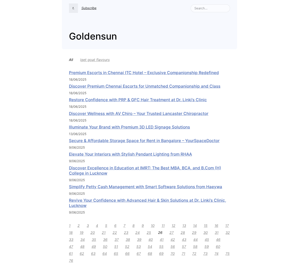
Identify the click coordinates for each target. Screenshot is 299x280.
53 (138, 246)
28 (183, 232)
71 (183, 253)
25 (149, 232)
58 (195, 246)
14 (195, 225)
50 (105, 246)
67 (139, 253)
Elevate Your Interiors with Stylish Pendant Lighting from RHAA (130, 154)
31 (216, 232)
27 (171, 232)
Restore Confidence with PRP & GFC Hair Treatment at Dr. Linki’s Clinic (138, 99)
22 (115, 232)
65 (116, 253)
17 (227, 225)
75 (227, 253)
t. (73, 8)
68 (150, 253)
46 (218, 239)
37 (116, 239)
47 (71, 246)
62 (82, 253)
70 (173, 253)
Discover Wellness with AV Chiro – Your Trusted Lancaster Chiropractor (138, 113)
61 (71, 253)
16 (216, 225)
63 (93, 253)
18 (71, 232)
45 (207, 239)
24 (137, 232)
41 (162, 239)
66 (127, 253)
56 (173, 246)
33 (71, 239)
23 (126, 232)
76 (71, 260)
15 (206, 225)
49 (93, 246)
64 (104, 253)
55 (161, 246)
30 (205, 232)
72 (194, 253)
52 (127, 246)
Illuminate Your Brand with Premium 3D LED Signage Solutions (129, 127)
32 (227, 232)
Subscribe (89, 8)
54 (150, 246)
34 (82, 239)
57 (184, 246)
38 (128, 239)
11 (163, 225)
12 (173, 225)
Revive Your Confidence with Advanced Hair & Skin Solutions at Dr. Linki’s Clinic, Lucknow (147, 203)
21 (104, 232)
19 (81, 232)
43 (184, 239)
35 (94, 239)
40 (150, 239)
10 (153, 225)
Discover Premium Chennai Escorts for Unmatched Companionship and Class (144, 86)
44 (195, 239)
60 (218, 246)
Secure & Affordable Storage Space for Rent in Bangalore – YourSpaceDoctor (144, 140)
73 (205, 253)
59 (206, 246)
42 (173, 239)
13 (184, 225)
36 (105, 239)
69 (161, 253)
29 (194, 232)
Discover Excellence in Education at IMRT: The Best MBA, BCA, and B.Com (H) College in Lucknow (145, 170)
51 (116, 246)
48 (82, 246)
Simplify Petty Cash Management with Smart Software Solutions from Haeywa (145, 186)
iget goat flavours (95, 59)
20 (92, 232)
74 (216, 253)
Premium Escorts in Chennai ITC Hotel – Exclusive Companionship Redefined (144, 72)
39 (139, 239)
